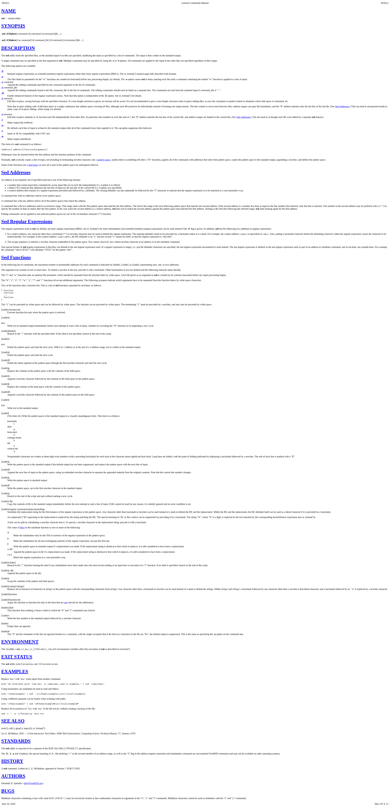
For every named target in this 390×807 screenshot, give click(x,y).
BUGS (7, 791)
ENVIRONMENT (20, 641)
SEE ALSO (13, 721)
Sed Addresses (342, 106)
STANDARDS (16, 741)
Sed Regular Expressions (26, 221)
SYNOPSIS (13, 25)
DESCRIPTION (18, 48)
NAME (8, 11)
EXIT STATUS (16, 656)
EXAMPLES (14, 671)
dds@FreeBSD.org (33, 783)
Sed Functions (16, 257)
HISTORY (12, 761)
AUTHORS (13, 776)
